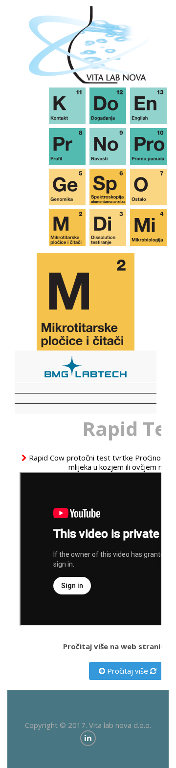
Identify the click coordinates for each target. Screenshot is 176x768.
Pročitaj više (126, 671)
